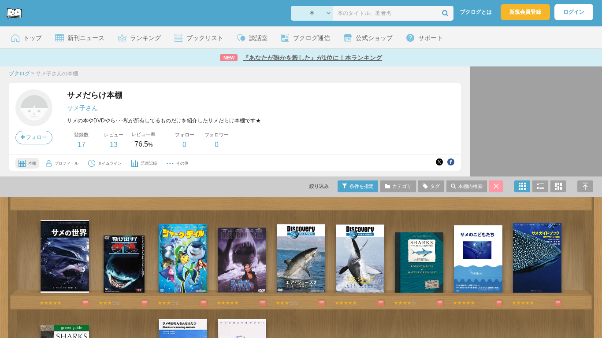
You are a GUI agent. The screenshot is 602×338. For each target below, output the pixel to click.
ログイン (573, 12)
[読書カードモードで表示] (558, 186)
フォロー (36, 137)
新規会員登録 (525, 12)
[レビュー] (76, 302)
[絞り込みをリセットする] (496, 186)
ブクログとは (476, 12)
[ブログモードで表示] (540, 186)
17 (81, 144)
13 (114, 144)
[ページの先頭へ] (585, 186)
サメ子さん (82, 107)
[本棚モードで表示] (522, 186)
